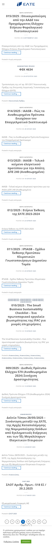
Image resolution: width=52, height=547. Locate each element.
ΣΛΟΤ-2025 (26, 481)
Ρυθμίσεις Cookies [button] (11, 541)
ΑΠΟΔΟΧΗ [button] (26, 541)
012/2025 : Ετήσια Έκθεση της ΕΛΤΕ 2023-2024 (26, 212)
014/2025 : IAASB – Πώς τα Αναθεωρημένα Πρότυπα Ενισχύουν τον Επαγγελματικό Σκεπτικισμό (26, 116)
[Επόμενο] (30, 526)
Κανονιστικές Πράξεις (26, 66)
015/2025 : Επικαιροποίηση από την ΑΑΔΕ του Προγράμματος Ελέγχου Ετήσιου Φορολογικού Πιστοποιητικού (26, 23)
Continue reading (11, 52)
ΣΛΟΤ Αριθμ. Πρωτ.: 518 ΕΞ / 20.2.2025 (26, 486)
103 (23, 525)
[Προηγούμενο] (7, 522)
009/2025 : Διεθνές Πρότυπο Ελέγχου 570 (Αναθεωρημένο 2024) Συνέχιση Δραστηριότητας (26, 373)
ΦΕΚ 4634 (26, 69)
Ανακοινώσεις (13, 299)
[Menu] (3, 4)
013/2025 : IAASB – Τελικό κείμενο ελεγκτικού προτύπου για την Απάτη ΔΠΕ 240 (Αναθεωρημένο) (26, 166)
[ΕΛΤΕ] (26, 4)
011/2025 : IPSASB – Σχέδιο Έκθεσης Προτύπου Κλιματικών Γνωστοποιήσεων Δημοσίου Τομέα (26, 256)
